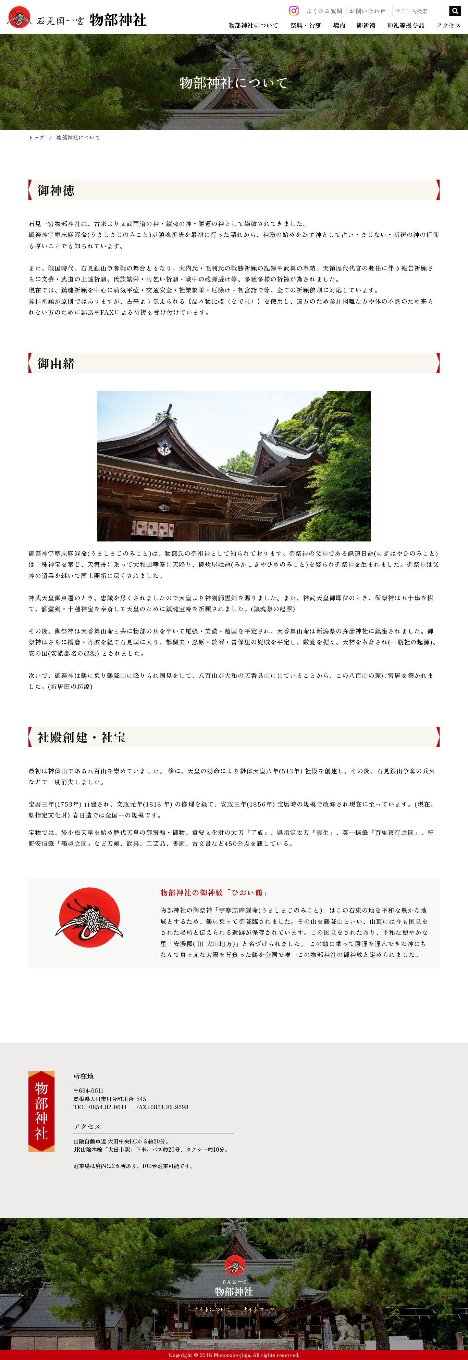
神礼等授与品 (405, 25)
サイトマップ (258, 1309)
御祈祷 (366, 25)
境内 (339, 25)
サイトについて (212, 1309)
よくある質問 (324, 10)
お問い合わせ (367, 10)
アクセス (448, 25)
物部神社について (254, 25)
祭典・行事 (306, 25)
